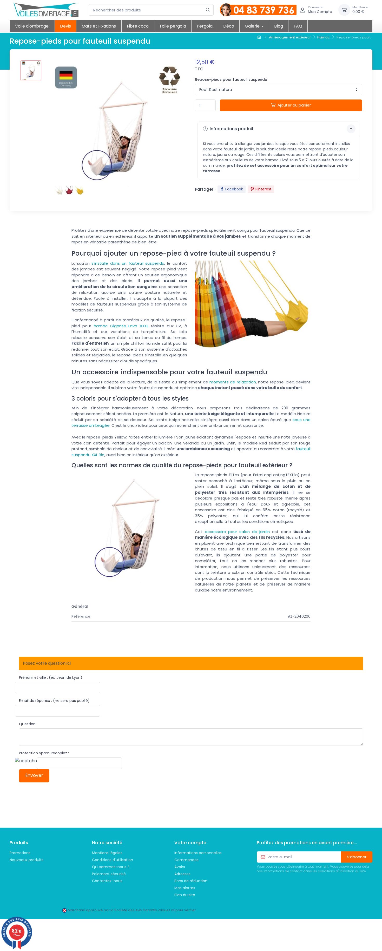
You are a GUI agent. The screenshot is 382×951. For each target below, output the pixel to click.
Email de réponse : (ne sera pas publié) (54, 700)
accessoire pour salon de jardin (237, 531)
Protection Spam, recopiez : (44, 753)
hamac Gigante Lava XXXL (121, 326)
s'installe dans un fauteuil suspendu (127, 263)
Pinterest (263, 189)
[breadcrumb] (259, 37)
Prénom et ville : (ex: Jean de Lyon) (50, 677)
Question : (28, 724)
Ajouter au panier (294, 105)
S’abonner (356, 857)
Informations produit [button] (231, 129)
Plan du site (184, 894)
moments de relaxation (232, 382)
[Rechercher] (208, 10)
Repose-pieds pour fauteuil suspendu (231, 79)
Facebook (234, 189)
